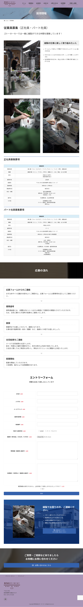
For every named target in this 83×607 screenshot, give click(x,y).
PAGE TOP (79, 587)
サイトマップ (21, 576)
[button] (59, 531)
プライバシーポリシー (10, 576)
